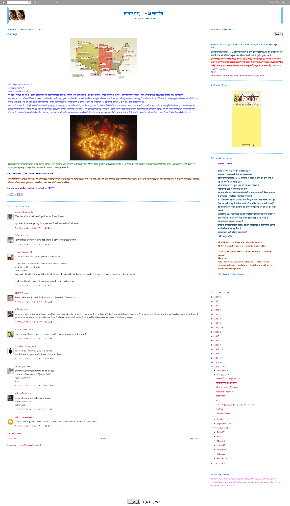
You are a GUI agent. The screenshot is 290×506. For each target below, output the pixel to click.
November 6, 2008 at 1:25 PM (33, 425)
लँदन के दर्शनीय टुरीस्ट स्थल (227, 387)
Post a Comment (14, 433)
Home (103, 438)
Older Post (195, 438)
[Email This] (9, 194)
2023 (217, 301)
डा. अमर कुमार (20, 366)
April (219, 445)
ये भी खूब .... (221, 409)
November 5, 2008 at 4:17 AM (33, 338)
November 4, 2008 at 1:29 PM (33, 227)
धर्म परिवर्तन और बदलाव (225, 391)
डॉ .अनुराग (19, 292)
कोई (218, 400)
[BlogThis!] (12, 194)
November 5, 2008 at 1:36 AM (33, 322)
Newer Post (12, 438)
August (220, 427)
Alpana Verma (21, 251)
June (219, 436)
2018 (217, 323)
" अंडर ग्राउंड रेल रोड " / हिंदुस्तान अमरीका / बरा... (236, 404)
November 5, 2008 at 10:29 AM (34, 358)
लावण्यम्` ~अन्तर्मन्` (145, 13)
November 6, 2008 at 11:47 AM (34, 409)
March (220, 449)
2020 (217, 314)
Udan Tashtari (21, 211)
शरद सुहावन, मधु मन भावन (226, 382)
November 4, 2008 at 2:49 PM (33, 244)
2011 (217, 353)
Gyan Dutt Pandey (23, 346)
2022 (217, 305)
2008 (217, 366)
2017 (217, 327)
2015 (217, 336)
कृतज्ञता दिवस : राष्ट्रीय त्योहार (228, 378)
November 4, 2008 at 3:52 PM (33, 285)
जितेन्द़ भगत (19, 235)
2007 (217, 463)
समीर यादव (19, 309)
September (222, 423)
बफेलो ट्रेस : (221, 395)
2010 (217, 357)
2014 (217, 340)
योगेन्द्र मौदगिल (21, 393)
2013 (217, 344)
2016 (217, 331)
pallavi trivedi (21, 416)
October (221, 418)
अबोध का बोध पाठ (223, 413)
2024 (217, 296)
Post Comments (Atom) (30, 444)
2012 (217, 349)
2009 (217, 362)
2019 (217, 318)
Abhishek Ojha (22, 329)
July (219, 432)
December (222, 370)
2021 (217, 309)
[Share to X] (15, 194)
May (219, 440)
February (221, 453)
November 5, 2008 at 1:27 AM (33, 301)
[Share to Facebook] (18, 194)
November (222, 374)
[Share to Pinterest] (21, 194)
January (221, 458)
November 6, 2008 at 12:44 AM (34, 385)
